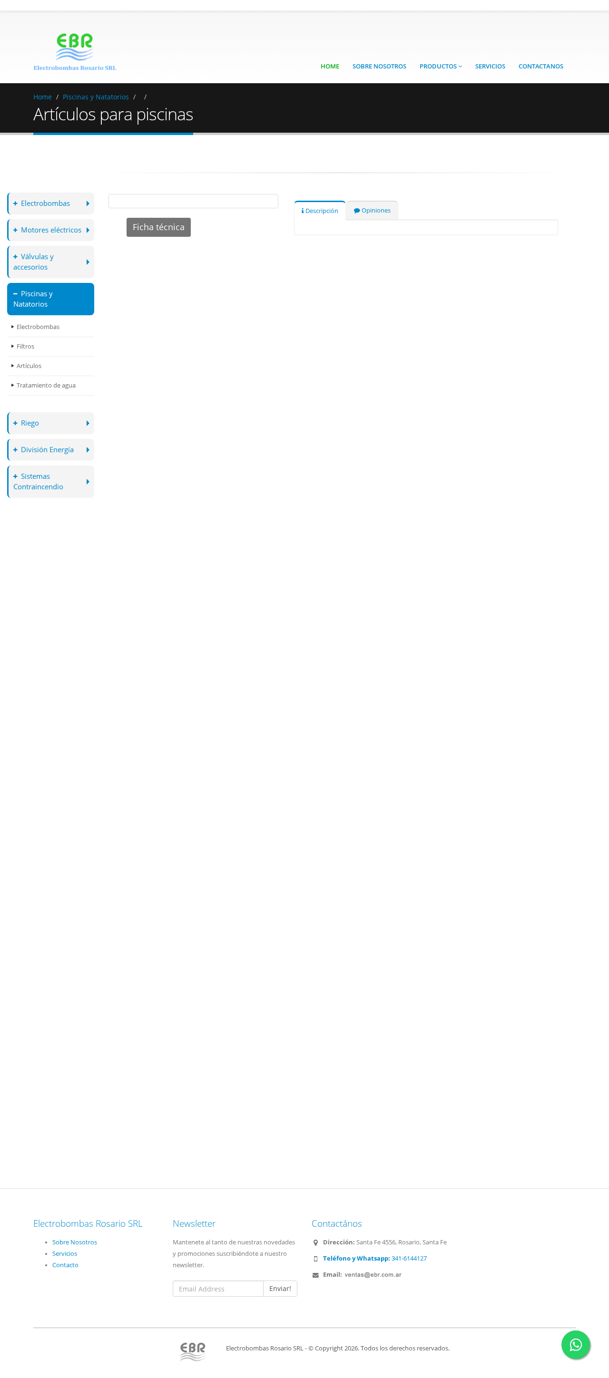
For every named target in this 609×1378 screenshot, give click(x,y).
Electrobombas (45, 203)
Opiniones (375, 210)
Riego (30, 423)
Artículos (29, 366)
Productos (439, 66)
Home (330, 66)
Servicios (490, 66)
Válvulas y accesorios (33, 262)
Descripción (321, 211)
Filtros (25, 346)
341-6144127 (375, 1258)
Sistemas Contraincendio (38, 481)
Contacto (65, 1265)
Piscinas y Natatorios (96, 96)
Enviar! (280, 1288)
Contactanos (541, 66)
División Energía (47, 450)
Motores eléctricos (51, 230)
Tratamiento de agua (46, 385)
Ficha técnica (159, 227)
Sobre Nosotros (379, 66)
